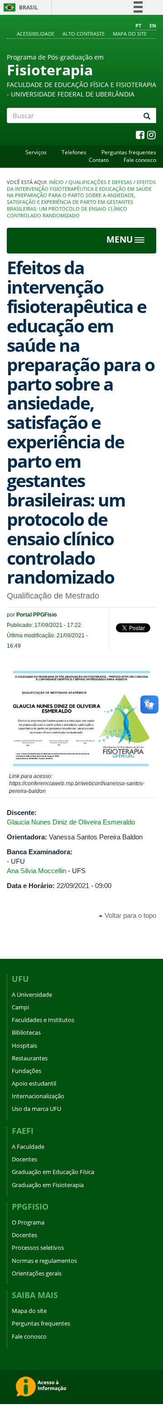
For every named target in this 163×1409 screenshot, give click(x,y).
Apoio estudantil (34, 1083)
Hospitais (24, 1045)
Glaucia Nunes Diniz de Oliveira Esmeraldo (71, 822)
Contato (99, 160)
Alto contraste (83, 33)
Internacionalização (38, 1096)
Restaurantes (30, 1058)
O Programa (28, 1222)
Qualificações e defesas (100, 182)
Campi (20, 1007)
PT (138, 25)
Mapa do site (130, 33)
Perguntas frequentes (128, 152)
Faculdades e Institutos (43, 1020)
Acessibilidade (35, 33)
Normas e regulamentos (44, 1261)
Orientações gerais (37, 1273)
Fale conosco (140, 160)
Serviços (36, 152)
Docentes (24, 1159)
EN (152, 25)
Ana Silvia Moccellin (36, 871)
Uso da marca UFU (36, 1109)
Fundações (26, 1071)
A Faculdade (28, 1146)
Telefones (74, 152)
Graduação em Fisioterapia (48, 1185)
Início (56, 182)
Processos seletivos (38, 1247)
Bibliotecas (26, 1032)
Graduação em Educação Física (53, 1172)
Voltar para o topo (129, 915)
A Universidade (32, 994)
